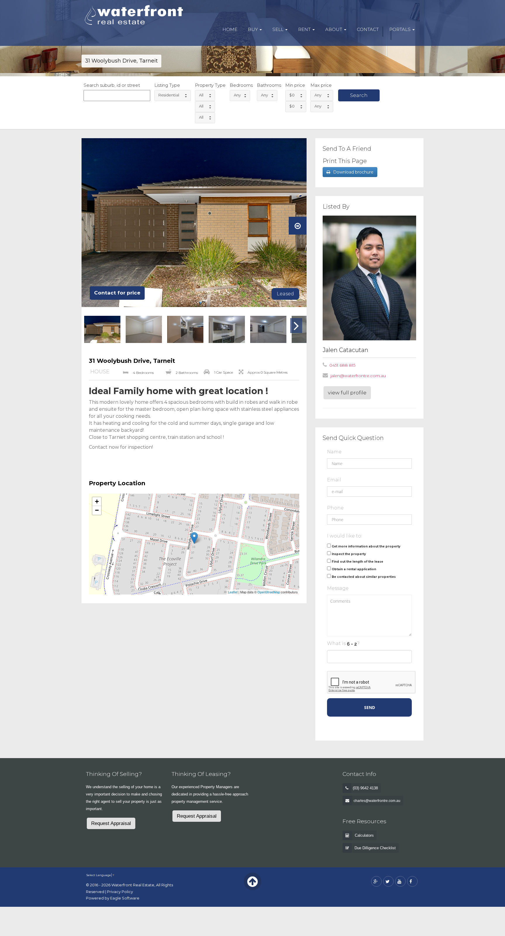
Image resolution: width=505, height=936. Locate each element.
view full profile (347, 393)
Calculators (364, 835)
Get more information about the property (366, 546)
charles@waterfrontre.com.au (377, 801)
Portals (400, 29)
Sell (278, 29)
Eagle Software (124, 898)
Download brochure (353, 172)
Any (237, 95)
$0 (292, 95)
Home (229, 29)
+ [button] (97, 501)
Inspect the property (349, 554)
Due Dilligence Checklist (375, 848)
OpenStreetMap (268, 592)
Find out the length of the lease (357, 562)
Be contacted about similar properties (364, 577)
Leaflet (233, 592)
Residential (168, 95)
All (201, 95)
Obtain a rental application (354, 569)
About (334, 29)
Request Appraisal (111, 823)
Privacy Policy (120, 892)
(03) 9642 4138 (365, 788)
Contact (368, 29)
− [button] (97, 510)
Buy (253, 29)
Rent (305, 29)
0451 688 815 (342, 365)
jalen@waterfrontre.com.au (358, 375)
